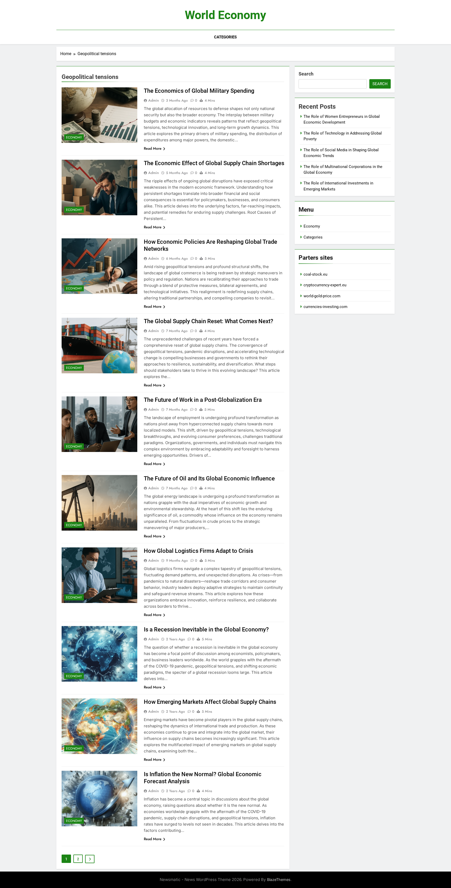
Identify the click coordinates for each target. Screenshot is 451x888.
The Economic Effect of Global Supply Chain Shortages (214, 163)
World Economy (225, 15)
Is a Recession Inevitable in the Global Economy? (206, 629)
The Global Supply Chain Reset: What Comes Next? (208, 321)
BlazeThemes (278, 879)
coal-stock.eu (315, 274)
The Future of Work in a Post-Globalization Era (203, 400)
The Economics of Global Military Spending (199, 91)
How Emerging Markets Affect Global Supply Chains (210, 702)
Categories (225, 37)
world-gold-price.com (322, 296)
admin (153, 100)
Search (306, 74)
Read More (153, 148)
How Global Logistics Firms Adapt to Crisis (198, 551)
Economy (74, 137)
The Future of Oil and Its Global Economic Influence (209, 478)
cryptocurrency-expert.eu (325, 285)
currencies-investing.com (325, 306)
